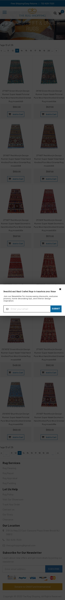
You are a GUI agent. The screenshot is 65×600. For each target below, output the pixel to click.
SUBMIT (56, 308)
